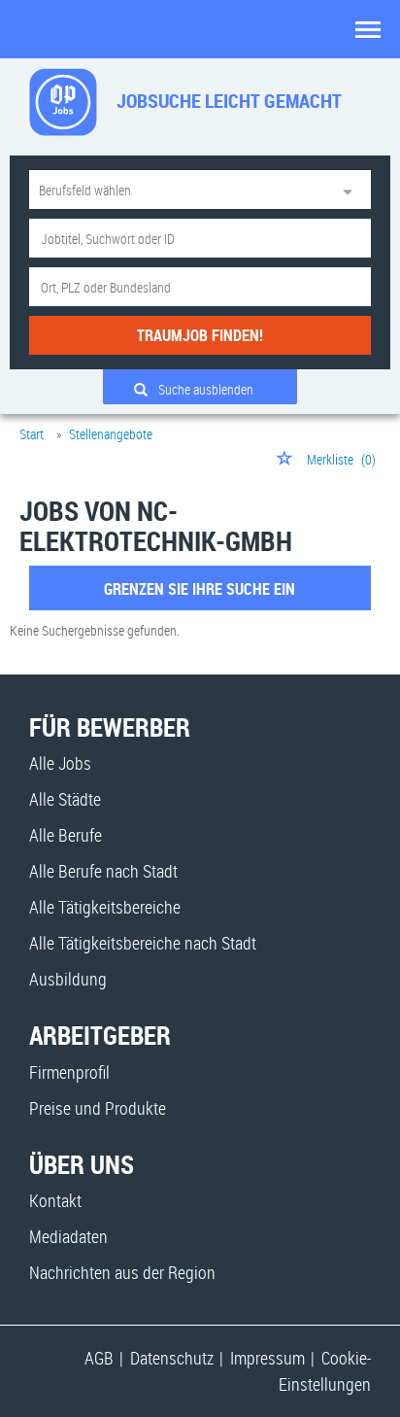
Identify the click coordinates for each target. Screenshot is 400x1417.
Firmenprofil (69, 1072)
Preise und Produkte (97, 1108)
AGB (99, 1357)
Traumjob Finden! (200, 335)
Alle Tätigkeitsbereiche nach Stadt (142, 942)
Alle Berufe (65, 835)
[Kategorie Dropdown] (351, 189)
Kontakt (55, 1200)
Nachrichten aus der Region (122, 1272)
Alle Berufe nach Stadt (103, 870)
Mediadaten (68, 1236)
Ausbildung (68, 978)
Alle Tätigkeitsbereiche (105, 906)
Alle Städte (65, 799)
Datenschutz (172, 1357)
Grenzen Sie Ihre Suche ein (199, 589)
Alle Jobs (60, 763)
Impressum (267, 1357)
